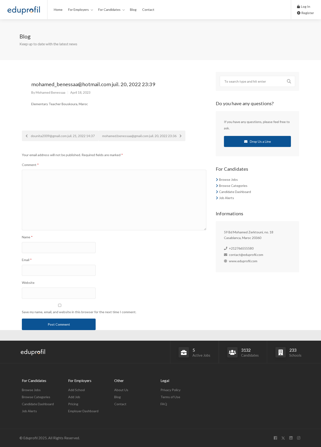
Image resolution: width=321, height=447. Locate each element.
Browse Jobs (228, 179)
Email (27, 260)
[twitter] (283, 438)
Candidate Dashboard (235, 192)
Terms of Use (170, 397)
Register (307, 13)
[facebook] (275, 438)
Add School (76, 390)
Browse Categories (233, 186)
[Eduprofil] (23, 11)
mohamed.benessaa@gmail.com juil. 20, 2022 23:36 (139, 136)
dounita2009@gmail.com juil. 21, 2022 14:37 (62, 136)
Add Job (74, 397)
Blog (133, 10)
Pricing (73, 404)
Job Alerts (226, 198)
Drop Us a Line (260, 141)
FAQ (163, 404)
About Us (121, 390)
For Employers (78, 10)
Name (27, 237)
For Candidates (109, 10)
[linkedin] (291, 438)
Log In (305, 6)
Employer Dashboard (83, 411)
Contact (148, 10)
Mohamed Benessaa (50, 92)
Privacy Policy (170, 390)
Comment (30, 165)
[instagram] (298, 438)
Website (28, 283)
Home (58, 10)
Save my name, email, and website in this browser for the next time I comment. (79, 312)
